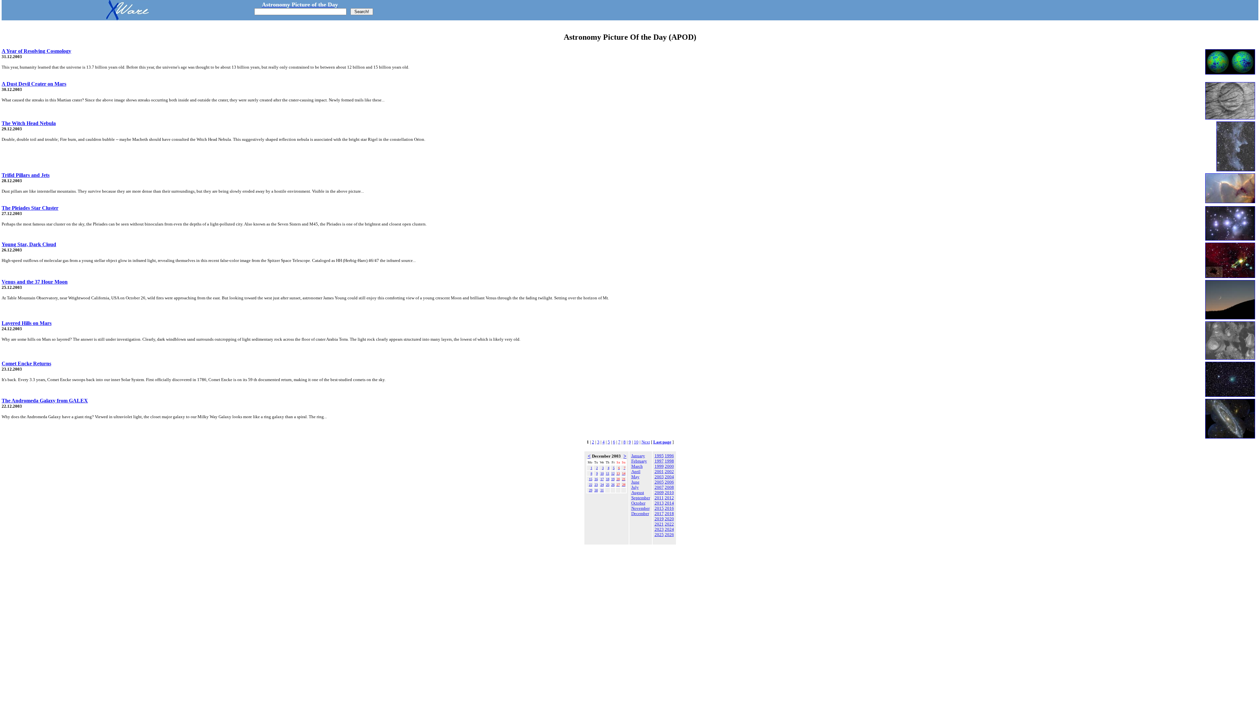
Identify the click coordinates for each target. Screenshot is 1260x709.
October (638, 503)
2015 (659, 508)
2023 (659, 529)
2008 (669, 487)
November (640, 508)
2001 (659, 471)
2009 (659, 492)
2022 (669, 524)
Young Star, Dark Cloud (29, 244)
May (635, 476)
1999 (659, 466)
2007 (659, 487)
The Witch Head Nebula (29, 123)
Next (645, 442)
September (640, 497)
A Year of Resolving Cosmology (36, 51)
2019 (659, 518)
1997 (659, 461)
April (635, 471)
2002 (669, 471)
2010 (669, 492)
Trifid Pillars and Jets (26, 175)
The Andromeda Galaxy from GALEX (45, 400)
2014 (669, 503)
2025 (659, 534)
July (635, 487)
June (635, 482)
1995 (659, 455)
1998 (669, 461)
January (638, 455)
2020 (669, 518)
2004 (669, 476)
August (637, 492)
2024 (669, 529)
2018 (669, 513)
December (640, 513)
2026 (669, 534)
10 (636, 442)
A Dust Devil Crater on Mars (34, 84)
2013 (659, 503)
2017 (659, 513)
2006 (669, 482)
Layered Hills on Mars (27, 323)
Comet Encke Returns (26, 363)
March (637, 466)
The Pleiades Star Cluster (30, 208)
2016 (669, 508)
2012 (669, 497)
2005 (659, 482)
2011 (659, 497)
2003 (659, 476)
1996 (669, 455)
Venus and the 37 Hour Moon (35, 282)
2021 (659, 524)
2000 (669, 466)
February (639, 461)
